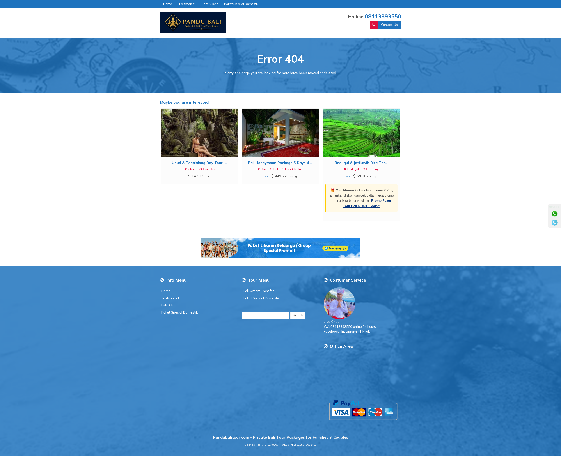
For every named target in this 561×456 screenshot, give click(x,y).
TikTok (364, 331)
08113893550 (383, 16)
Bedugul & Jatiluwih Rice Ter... (361, 162)
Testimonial (187, 4)
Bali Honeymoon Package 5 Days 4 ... (280, 162)
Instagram (349, 331)
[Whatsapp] (554, 214)
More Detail (204, 132)
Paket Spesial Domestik (241, 4)
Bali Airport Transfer (258, 291)
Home (167, 4)
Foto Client (210, 4)
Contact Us (389, 25)
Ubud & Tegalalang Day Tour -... (200, 162)
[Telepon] (554, 222)
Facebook (331, 331)
